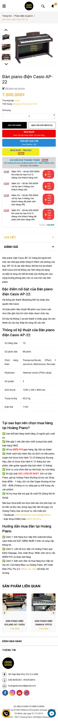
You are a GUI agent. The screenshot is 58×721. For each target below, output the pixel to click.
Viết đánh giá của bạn (15, 88)
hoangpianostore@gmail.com (22, 686)
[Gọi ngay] (6, 713)
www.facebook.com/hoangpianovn (33, 515)
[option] (29, 38)
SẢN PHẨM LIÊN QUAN (21, 586)
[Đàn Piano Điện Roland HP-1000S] (14, 605)
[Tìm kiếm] (43, 6)
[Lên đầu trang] (50, 706)
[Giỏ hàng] (53, 6)
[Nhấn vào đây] (28, 569)
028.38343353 (15, 680)
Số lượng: (6, 110)
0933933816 (29, 680)
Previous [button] (6, 30)
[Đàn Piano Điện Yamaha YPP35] (43, 605)
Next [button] (6, 64)
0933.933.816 (34, 519)
